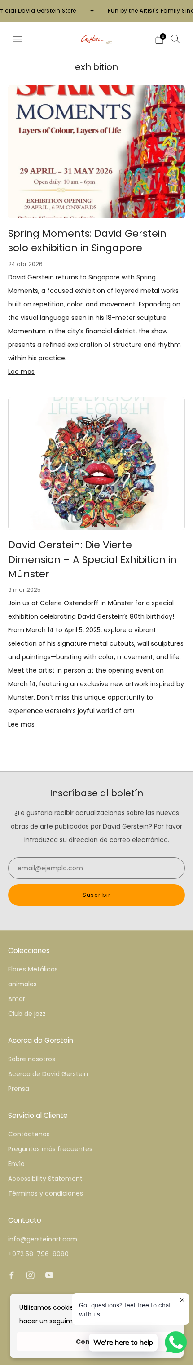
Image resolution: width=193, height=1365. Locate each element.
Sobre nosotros (31, 1059)
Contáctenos (29, 1134)
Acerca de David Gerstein (48, 1073)
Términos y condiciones (45, 1193)
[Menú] (17, 39)
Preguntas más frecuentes (50, 1148)
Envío (16, 1163)
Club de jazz (27, 1013)
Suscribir (96, 895)
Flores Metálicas (33, 969)
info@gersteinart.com (42, 1239)
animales (22, 983)
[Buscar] (175, 38)
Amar (16, 998)
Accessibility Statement (45, 1178)
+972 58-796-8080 (38, 1254)
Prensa (18, 1088)
